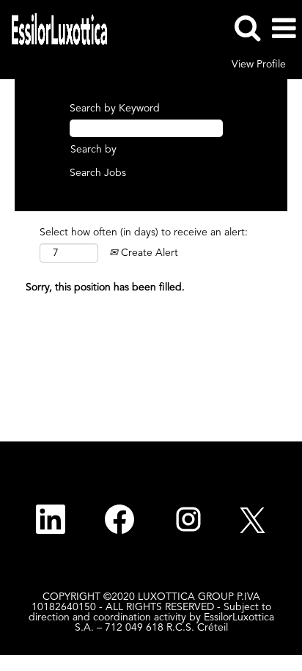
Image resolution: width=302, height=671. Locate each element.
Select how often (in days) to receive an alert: (144, 232)
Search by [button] (93, 149)
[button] (283, 28)
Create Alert (148, 253)
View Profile (259, 64)
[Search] (247, 27)
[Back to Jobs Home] (54, 28)
